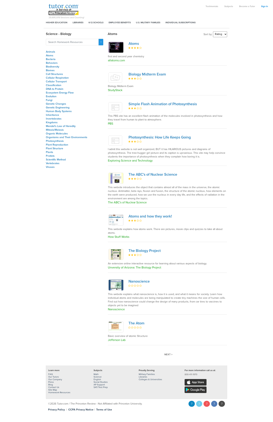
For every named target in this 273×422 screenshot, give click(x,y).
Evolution (51, 96)
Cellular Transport (56, 81)
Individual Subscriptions (180, 22)
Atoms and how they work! (150, 216)
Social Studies (101, 382)
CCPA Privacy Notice (80, 409)
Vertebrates (52, 163)
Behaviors (52, 63)
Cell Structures (54, 74)
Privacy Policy (56, 409)
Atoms (49, 55)
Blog (50, 384)
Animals (50, 51)
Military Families (147, 374)
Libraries (78, 22)
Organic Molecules (57, 133)
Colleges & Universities (150, 379)
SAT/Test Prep (101, 387)
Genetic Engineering (57, 107)
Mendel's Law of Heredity (61, 126)
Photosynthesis (55, 141)
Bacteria (51, 59)
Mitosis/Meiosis (55, 129)
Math (96, 374)
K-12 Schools (96, 22)
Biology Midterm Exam (147, 74)
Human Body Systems (59, 111)
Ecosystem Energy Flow (60, 92)
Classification (53, 85)
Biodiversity (52, 66)
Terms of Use (104, 409)
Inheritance (52, 115)
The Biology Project (145, 251)
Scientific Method (56, 159)
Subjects (228, 6)
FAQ (50, 374)
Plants (49, 152)
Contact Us (53, 387)
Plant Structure (54, 148)
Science (98, 377)
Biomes (50, 70)
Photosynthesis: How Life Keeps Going (160, 137)
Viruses (50, 167)
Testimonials (212, 6)
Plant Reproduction (57, 144)
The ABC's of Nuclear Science (153, 174)
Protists (50, 155)
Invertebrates (53, 118)
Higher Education (56, 22)
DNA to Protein (54, 89)
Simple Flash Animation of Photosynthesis (163, 104)
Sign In (264, 6)
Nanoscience (139, 281)
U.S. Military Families (148, 22)
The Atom (136, 323)
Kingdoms (52, 122)
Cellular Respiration (57, 77)
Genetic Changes (56, 103)
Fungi (49, 100)
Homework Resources (59, 392)
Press (51, 382)
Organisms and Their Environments (66, 137)
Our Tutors (53, 377)
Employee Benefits (120, 22)
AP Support (99, 384)
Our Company (55, 379)
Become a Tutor (247, 6)
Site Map (52, 390)
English (97, 379)
